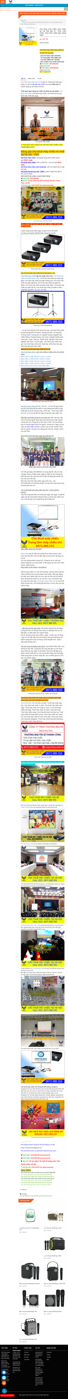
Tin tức (37, 1348)
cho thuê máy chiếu (38, 968)
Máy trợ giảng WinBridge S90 (52, 1311)
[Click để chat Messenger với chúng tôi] (4, 1372)
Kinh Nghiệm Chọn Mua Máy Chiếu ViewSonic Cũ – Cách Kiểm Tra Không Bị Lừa (39, 1362)
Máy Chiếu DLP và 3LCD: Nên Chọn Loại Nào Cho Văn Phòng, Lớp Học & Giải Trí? (39, 1381)
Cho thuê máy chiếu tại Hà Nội (31, 82)
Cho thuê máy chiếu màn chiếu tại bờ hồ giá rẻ (36, 1182)
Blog (48, 1359)
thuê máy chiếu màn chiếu (37, 1196)
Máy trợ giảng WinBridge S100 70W (54, 1283)
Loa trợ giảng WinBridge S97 (28, 1339)
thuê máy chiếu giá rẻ (25, 1196)
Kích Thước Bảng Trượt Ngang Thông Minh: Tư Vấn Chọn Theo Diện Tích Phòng (5, 1355)
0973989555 (29, 5)
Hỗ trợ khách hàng (16, 1349)
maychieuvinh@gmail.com (33, 1147)
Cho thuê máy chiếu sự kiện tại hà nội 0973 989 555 (38, 1172)
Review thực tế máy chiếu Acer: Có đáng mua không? (39, 1355)
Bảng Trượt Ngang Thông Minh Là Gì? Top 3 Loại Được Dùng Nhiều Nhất (5, 1364)
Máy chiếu (24, 554)
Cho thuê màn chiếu (28, 352)
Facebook (49, 1352)
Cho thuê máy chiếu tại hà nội (42, 221)
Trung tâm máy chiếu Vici (46, 581)
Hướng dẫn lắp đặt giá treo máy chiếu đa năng (16, 1364)
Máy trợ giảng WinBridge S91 (28, 1311)
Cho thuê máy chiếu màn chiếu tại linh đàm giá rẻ (37, 1176)
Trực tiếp (26, 1357)
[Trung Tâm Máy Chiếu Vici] (10, 2)
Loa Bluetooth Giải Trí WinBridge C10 (29, 1228)
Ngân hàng (26, 1354)
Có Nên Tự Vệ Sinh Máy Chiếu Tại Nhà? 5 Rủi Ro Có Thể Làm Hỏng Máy (16, 1355)
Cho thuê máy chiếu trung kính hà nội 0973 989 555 (36, 1174)
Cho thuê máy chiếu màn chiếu (30, 925)
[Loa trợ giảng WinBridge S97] (30, 1327)
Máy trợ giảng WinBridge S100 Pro (29, 1283)
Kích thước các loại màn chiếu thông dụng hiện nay (17, 1370)
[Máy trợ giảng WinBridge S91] (30, 1299)
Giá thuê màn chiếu (28, 406)
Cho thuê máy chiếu (28, 276)
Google (48, 1354)
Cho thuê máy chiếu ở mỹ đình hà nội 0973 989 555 (36, 1180)
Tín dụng (26, 1352)
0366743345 (39, 5)
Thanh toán (27, 1348)
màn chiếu (26, 413)
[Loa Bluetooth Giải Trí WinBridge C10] (30, 1215)
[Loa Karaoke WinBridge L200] (55, 1215)
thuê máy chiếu (48, 1196)
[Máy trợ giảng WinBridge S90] (55, 1299)
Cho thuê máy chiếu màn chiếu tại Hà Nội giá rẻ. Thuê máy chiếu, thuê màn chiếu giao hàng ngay (42, 15)
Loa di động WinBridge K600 (52, 1256)
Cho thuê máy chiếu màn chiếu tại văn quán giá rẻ (37, 1178)
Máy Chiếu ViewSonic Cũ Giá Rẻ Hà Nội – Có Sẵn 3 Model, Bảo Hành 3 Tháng (39, 1371)
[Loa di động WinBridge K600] (55, 1243)
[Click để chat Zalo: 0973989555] (4, 1378)
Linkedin (49, 1357)
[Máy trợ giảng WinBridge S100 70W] (55, 1271)
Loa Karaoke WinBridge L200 (52, 1228)
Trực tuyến (26, 1359)
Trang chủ (23, 20)
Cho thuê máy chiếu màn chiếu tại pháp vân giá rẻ (36, 1184)
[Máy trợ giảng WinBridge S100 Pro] (30, 1271)
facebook (46, 66)
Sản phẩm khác (24, 1200)
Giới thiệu (4, 1348)
